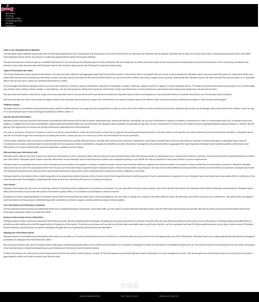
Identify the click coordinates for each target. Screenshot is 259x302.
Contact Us (10, 25)
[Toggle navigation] (14, 8)
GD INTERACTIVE (172, 296)
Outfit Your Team (13, 18)
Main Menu (10, 13)
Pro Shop (10, 16)
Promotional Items (14, 20)
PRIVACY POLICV (132, 296)
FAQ (122, 296)
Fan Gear (9, 23)
